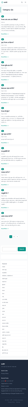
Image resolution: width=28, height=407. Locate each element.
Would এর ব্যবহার (5, 386)
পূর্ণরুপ (3, 308)
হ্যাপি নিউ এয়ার (5, 353)
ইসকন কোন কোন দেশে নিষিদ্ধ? (9, 19)
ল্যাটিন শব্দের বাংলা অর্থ (6, 335)
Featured (4, 263)
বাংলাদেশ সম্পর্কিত (5, 323)
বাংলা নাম (3, 320)
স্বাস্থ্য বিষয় (4, 344)
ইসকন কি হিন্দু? (5, 111)
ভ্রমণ (3, 329)
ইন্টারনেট (3, 284)
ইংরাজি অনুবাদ (4, 278)
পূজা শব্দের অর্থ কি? (6, 134)
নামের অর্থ (4, 305)
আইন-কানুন (4, 269)
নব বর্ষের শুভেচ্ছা (5, 302)
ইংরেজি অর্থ (4, 281)
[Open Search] (22, 2)
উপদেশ (3, 290)
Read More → (5, 34)
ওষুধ (3, 296)
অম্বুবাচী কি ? (5, 193)
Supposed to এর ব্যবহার (6, 383)
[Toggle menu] (25, 2)
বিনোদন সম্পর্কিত (5, 326)
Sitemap (18, 402)
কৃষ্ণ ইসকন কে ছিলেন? (7, 42)
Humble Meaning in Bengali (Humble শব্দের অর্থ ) (12, 393)
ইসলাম (3, 287)
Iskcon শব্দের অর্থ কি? (7, 88)
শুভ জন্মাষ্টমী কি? (5, 151)
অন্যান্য (3, 266)
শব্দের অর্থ (4, 338)
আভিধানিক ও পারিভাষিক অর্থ (7, 275)
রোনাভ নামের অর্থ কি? (7, 216)
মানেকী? (11, 400)
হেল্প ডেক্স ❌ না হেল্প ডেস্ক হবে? (7, 381)
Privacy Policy (4, 373)
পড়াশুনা (3, 311)
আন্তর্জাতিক (4, 272)
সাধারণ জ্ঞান (4, 341)
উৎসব (3, 293)
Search (22, 249)
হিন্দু (2, 16)
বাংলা (3, 314)
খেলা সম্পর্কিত (4, 299)
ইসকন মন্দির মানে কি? (7, 65)
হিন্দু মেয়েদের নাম (5, 350)
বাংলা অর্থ (4, 317)
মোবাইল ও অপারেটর (5, 332)
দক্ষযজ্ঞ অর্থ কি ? (5, 172)
